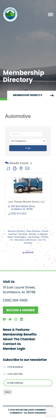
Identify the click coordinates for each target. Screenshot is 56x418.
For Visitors (15, 374)
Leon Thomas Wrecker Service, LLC (26, 202)
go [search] (29, 148)
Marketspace (20, 237)
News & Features (16, 330)
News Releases (33, 231)
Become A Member (20, 310)
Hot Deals (23, 234)
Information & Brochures (25, 240)
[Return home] (10, 14)
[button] (6, 163)
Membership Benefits (20, 334)
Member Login (14, 349)
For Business (15, 367)
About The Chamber (19, 339)
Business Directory (16, 231)
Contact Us (12, 344)
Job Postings (34, 237)
